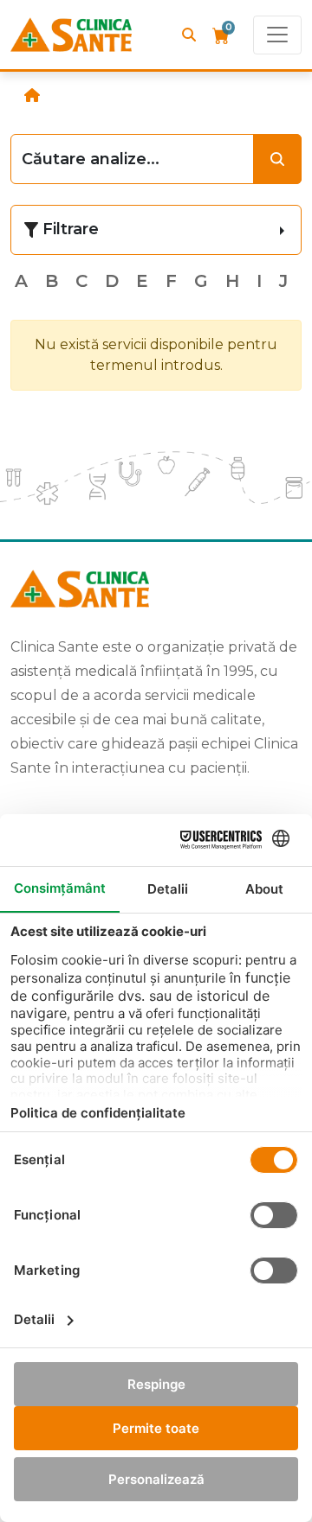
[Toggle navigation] (277, 35)
